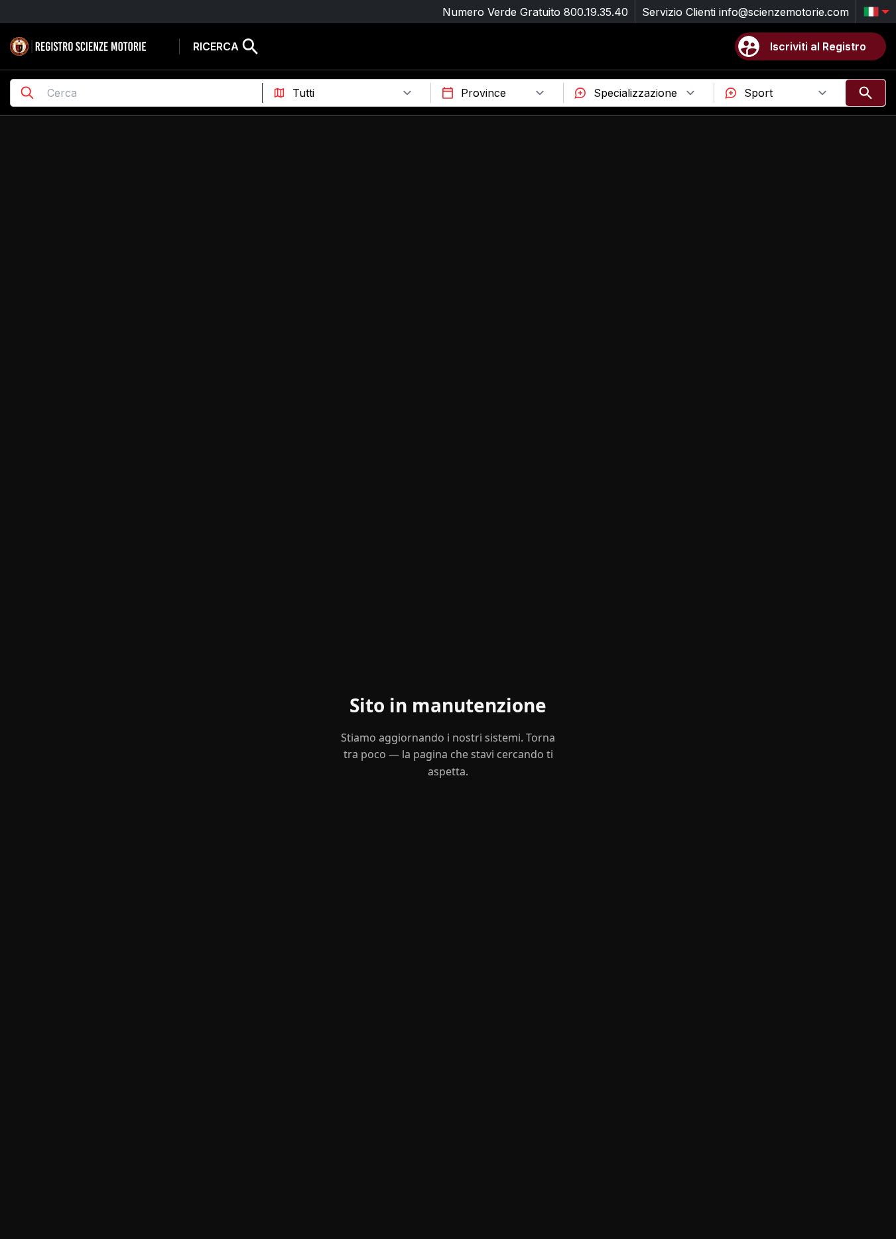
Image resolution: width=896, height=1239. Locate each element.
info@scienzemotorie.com (784, 12)
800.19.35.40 (596, 12)
